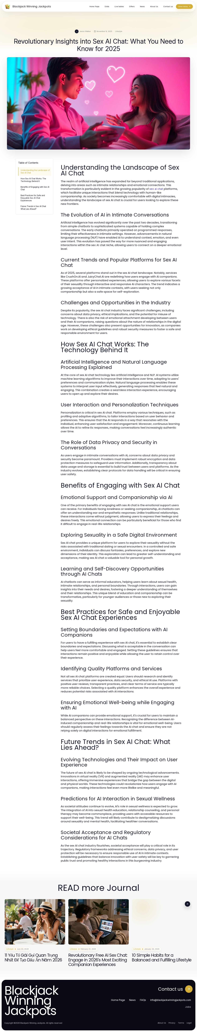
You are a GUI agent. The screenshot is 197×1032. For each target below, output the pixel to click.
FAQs (143, 1000)
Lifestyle (118, 31)
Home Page (118, 1000)
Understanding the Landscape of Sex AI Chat (35, 171)
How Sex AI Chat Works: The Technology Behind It (33, 179)
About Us (162, 1023)
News (132, 1000)
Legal (189, 1023)
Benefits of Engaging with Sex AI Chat (35, 188)
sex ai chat (156, 188)
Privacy (172, 1023)
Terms (181, 1023)
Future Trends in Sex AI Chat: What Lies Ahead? (33, 207)
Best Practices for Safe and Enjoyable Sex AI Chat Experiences (33, 198)
